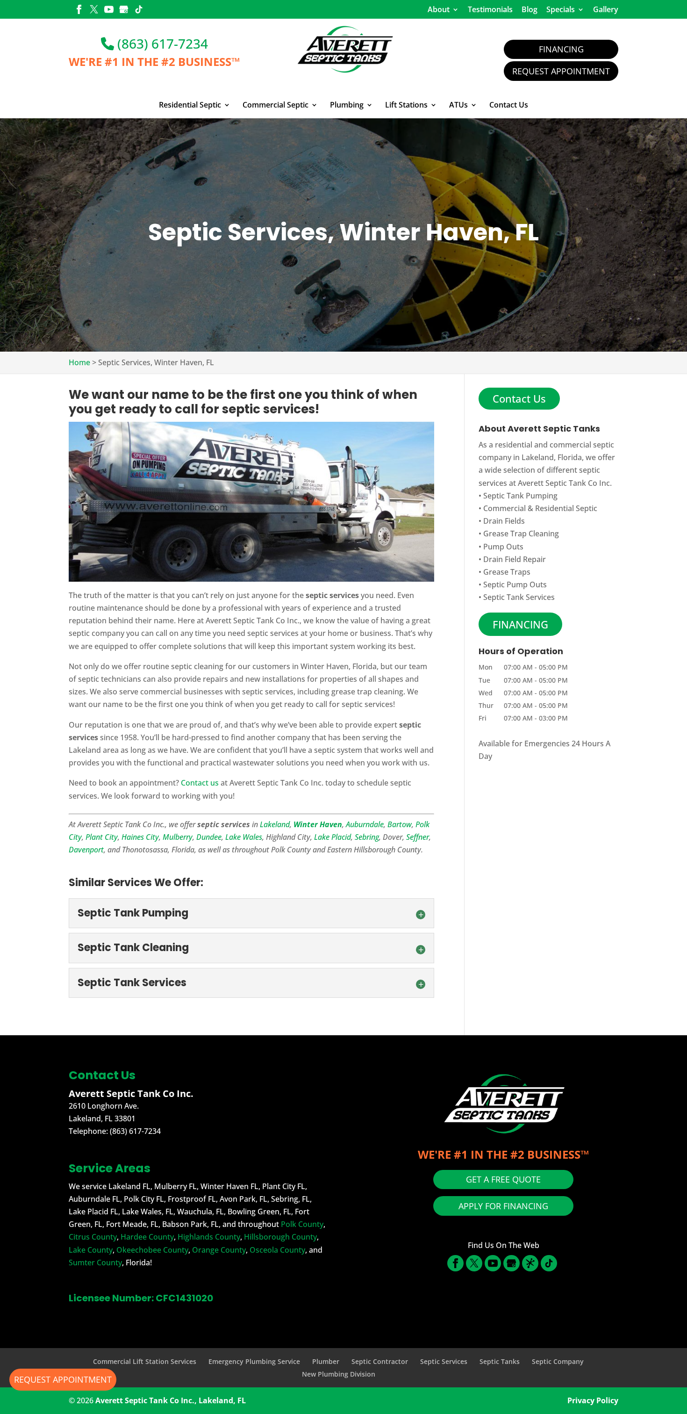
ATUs (458, 105)
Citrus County (93, 1237)
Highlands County (209, 1237)
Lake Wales (243, 837)
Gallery (605, 9)
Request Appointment (561, 71)
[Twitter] (94, 10)
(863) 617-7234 (161, 43)
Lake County (91, 1250)
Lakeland (275, 824)
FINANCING (520, 624)
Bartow (399, 824)
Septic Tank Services (519, 597)
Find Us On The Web (503, 1245)
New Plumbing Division (338, 1374)
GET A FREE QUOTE (503, 1179)
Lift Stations (406, 105)
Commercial (504, 508)
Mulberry (178, 837)
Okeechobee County (152, 1250)
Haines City (140, 837)
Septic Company (558, 1361)
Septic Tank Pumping (520, 496)
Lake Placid (332, 837)
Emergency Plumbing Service (254, 1361)
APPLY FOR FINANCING (503, 1206)
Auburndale (365, 824)
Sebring (367, 837)
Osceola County (277, 1250)
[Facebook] (79, 10)
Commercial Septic (275, 105)
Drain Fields (504, 521)
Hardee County (147, 1237)
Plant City (102, 837)
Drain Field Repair (514, 559)
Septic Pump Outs (515, 584)
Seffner (417, 837)
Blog (529, 9)
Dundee (209, 837)
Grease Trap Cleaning (521, 533)
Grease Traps (506, 572)
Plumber (325, 1361)
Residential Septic (190, 105)
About (439, 9)
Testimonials (490, 9)
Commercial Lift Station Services (144, 1361)
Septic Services (443, 1361)
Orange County (219, 1250)
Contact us (200, 783)
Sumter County (95, 1262)
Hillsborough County (280, 1237)
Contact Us (508, 105)
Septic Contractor (379, 1361)
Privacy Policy (592, 1400)
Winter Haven (317, 824)
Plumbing (347, 105)
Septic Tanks (499, 1361)
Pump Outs (503, 546)
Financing (561, 49)
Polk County (302, 1224)
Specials (560, 9)
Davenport (86, 849)
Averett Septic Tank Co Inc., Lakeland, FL (170, 1400)
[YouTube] (109, 10)
